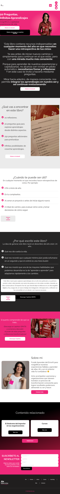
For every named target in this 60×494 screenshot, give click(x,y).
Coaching (52, 479)
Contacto (43, 483)
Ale (26, 479)
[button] (50, 5)
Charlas (31, 479)
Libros (37, 479)
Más (36, 483)
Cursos (44, 479)
